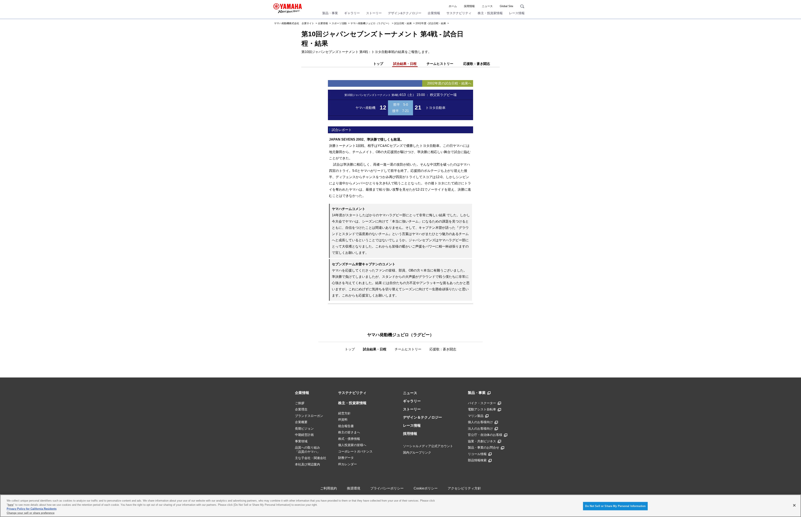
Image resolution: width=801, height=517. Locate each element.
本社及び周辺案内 (307, 464)
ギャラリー (352, 13)
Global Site (506, 6)
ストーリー (374, 13)
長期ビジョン (304, 428)
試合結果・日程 (405, 63)
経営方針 (344, 413)
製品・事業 (330, 13)
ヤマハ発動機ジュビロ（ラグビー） (370, 23)
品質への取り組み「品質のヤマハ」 (307, 449)
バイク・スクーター (482, 403)
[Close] (794, 505)
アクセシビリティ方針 (464, 488)
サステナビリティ (458, 13)
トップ (378, 63)
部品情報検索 (477, 460)
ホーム (453, 6)
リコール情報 (477, 454)
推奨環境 (353, 488)
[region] (400, 505)
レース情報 (517, 13)
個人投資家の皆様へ (352, 445)
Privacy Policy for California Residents (32, 508)
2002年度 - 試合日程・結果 (431, 23)
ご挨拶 (299, 403)
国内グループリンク (417, 452)
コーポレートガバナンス (355, 451)
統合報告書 (346, 426)
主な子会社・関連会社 (310, 458)
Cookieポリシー (426, 488)
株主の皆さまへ (349, 432)
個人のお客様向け (480, 422)
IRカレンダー (347, 464)
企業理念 (301, 409)
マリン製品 (476, 416)
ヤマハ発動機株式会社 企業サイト (294, 23)
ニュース (487, 6)
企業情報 (434, 13)
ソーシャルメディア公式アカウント (428, 446)
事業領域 (301, 441)
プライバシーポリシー (387, 488)
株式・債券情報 (349, 438)
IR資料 (343, 419)
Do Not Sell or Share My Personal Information (615, 506)
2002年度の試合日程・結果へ (449, 83)
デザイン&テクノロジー (404, 13)
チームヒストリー (440, 63)
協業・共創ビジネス (482, 441)
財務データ (346, 457)
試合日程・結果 (403, 23)
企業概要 (301, 422)
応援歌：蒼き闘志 (476, 63)
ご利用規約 (328, 488)
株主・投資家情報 (490, 13)
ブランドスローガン (309, 416)
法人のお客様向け (480, 428)
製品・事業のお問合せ (483, 447)
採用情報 (469, 6)
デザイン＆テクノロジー (422, 417)
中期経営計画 (304, 434)
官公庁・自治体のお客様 (485, 434)
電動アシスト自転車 (482, 409)
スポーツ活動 (339, 23)
